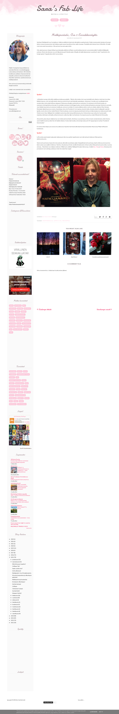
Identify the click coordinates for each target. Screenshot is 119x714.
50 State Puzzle (15, 459)
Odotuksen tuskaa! (17, 588)
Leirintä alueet (20, 314)
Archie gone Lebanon (17, 499)
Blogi (25, 371)
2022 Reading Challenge (20, 416)
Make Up (24, 389)
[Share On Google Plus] (106, 217)
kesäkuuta (15, 604)
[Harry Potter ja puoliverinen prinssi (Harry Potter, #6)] (21, 435)
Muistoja (27, 392)
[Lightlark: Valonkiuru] (24, 429)
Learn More (93, 712)
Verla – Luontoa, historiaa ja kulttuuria (20, 495)
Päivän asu (13, 398)
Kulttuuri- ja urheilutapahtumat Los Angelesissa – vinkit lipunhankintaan (23, 470)
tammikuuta (15, 613)
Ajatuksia (13, 371)
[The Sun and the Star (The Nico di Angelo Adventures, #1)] (24, 445)
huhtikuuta (15, 609)
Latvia (12, 314)
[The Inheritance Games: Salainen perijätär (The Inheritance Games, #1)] (10, 429)
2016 (12, 555)
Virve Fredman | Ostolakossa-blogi (19, 477)
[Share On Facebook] (103, 217)
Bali (24, 305)
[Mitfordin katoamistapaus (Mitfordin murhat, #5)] (14, 429)
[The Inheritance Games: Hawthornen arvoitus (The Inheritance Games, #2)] (21, 429)
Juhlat (12, 383)
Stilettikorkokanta (16, 505)
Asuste (20, 371)
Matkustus (13, 392)
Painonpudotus (20, 395)
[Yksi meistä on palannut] (24, 440)
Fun (17, 377)
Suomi (19, 323)
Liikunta (12, 389)
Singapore (27, 320)
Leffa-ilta (57, 220)
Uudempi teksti (45, 309)
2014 (12, 616)
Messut (20, 392)
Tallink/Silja (26, 323)
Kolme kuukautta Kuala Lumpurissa (20, 479)
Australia (18, 305)
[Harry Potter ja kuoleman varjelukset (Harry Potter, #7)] (17, 434)
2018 (12, 550)
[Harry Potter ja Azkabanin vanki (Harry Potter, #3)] (10, 439)
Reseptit (20, 398)
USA (11, 329)
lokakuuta (15, 595)
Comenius (13, 374)
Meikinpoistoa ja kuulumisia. (19, 579)
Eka (94, 147)
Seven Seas (14, 466)
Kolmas (102, 147)
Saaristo (19, 320)
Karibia (23, 311)
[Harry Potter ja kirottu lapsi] (14, 434)
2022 (12, 541)
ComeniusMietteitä (23, 374)
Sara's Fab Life (59, 8)
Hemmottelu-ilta (15, 380)
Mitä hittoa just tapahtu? (19, 564)
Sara (16, 419)
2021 (12, 543)
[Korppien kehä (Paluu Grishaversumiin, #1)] (21, 445)
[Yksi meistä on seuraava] (27, 440)
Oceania (12, 320)
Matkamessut (20, 317)
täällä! (28, 93)
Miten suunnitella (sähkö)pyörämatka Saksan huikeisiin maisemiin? (23, 487)
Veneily (26, 329)
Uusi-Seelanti (18, 329)
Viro (11, 332)
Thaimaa (19, 326)
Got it (101, 712)
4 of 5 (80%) (27, 422)
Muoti (12, 395)
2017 (12, 552)
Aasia (11, 305)
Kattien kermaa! (16, 584)
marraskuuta (15, 562)
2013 (12, 618)
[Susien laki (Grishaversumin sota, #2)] (10, 434)
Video (16, 401)
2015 (12, 557)
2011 (12, 622)
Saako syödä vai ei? (17, 568)
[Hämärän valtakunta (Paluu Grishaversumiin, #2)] (17, 445)
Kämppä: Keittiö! (17, 593)
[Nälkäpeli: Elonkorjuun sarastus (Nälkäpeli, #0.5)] (21, 440)
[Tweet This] (100, 217)
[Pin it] (109, 217)
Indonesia (27, 308)
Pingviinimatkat (15, 516)
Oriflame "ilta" (16, 566)
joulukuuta (15, 559)
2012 (12, 620)
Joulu (24, 380)
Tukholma (27, 326)
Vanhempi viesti (103, 309)
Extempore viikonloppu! (18, 582)
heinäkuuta (15, 602)
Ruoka (27, 398)
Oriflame (14, 586)
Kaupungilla (48, 220)
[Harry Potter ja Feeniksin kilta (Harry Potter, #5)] (24, 434)
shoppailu (13, 404)
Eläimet (12, 377)
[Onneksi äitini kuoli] (27, 429)
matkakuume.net (16, 483)
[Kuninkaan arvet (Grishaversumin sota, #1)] (10, 445)
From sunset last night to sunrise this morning (20, 523)
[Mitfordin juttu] (17, 429)
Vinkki (21, 401)
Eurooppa (13, 308)
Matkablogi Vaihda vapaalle (19, 494)
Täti (11, 401)
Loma (18, 389)
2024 (12, 539)
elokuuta (14, 600)
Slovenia (12, 323)
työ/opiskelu (22, 404)
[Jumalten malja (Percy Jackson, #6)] (14, 445)
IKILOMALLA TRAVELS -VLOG (19, 526)
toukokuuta (15, 606)
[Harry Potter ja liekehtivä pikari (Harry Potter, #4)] (27, 434)
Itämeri (17, 311)
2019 (12, 548)
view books (28, 423)
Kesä (26, 383)
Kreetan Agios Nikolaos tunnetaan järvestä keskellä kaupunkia (19, 461)
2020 (12, 546)
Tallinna (12, 326)
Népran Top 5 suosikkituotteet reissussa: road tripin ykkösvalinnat (20, 501)
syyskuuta (15, 597)
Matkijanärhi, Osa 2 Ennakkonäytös (21, 573)
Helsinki (20, 308)
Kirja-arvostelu (15, 386)
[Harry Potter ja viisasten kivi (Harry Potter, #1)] (17, 440)
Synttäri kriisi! (16, 591)
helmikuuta (15, 611)
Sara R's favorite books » (26, 448)
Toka (97, 147)
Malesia (12, 317)
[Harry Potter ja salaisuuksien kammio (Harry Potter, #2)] (14, 440)
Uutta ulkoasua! (16, 571)
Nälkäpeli (66, 220)
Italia (11, 311)
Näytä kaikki (29, 528)
